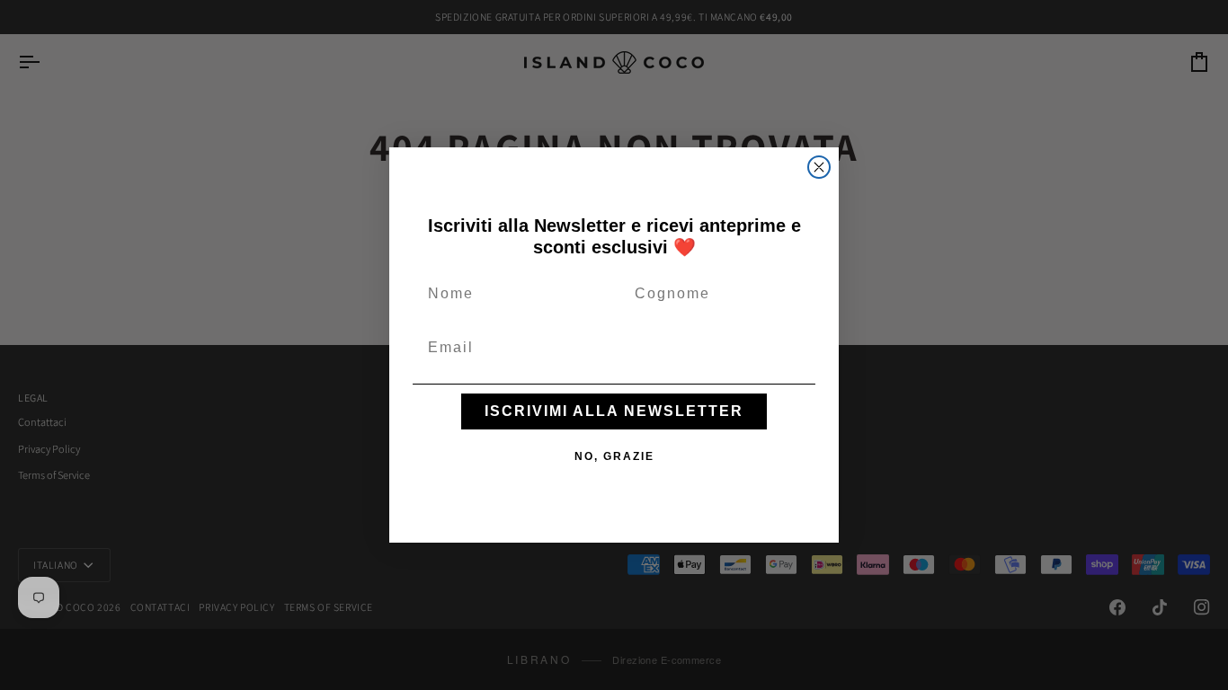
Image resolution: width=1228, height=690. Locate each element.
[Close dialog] (819, 167)
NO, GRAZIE (614, 456)
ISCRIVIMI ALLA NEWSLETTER (614, 411)
